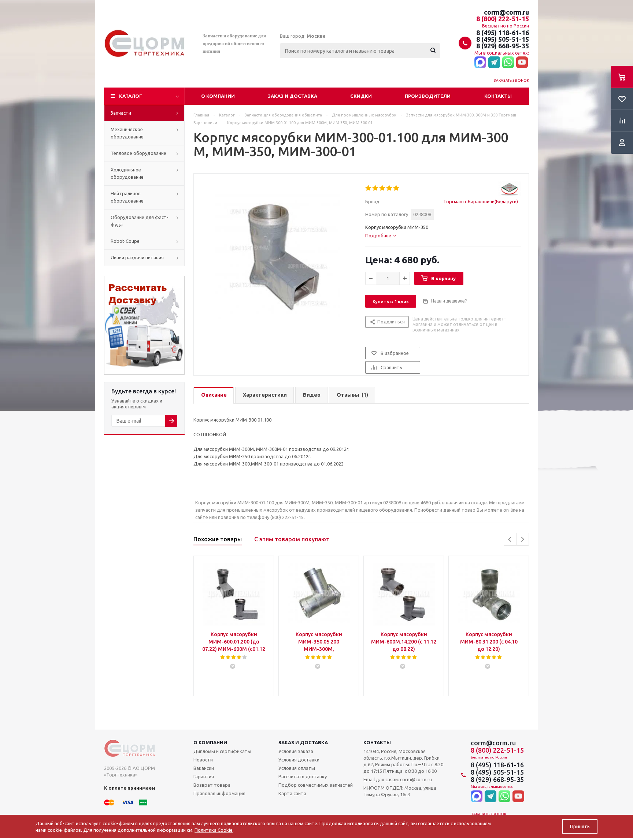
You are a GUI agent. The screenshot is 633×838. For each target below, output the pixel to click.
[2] (375, 188)
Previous (510, 539)
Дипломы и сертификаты (222, 751)
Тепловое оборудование (138, 153)
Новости (203, 759)
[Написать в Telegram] (494, 62)
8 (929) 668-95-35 (502, 45)
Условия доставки (298, 759)
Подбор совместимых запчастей (315, 784)
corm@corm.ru (506, 12)
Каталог (130, 96)
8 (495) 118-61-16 (502, 32)
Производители (428, 96)
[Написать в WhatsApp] (508, 62)
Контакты (498, 96)
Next (523, 539)
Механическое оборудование (127, 133)
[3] (382, 188)
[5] (396, 188)
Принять (580, 826)
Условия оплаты (296, 768)
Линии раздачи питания (137, 257)
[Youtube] (522, 62)
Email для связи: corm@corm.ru (397, 779)
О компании (218, 96)
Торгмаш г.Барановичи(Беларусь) (480, 201)
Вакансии (203, 768)
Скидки (361, 96)
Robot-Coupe (125, 241)
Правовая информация (219, 793)
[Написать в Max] (480, 62)
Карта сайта (292, 793)
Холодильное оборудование (127, 173)
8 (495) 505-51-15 (502, 39)
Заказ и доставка (292, 96)
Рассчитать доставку (302, 776)
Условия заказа (295, 751)
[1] (368, 188)
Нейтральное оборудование (127, 197)
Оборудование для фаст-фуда (140, 221)
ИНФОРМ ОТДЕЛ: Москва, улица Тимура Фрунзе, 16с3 (399, 791)
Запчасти (121, 112)
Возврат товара (211, 784)
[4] (389, 188)
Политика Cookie (214, 830)
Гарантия (203, 776)
